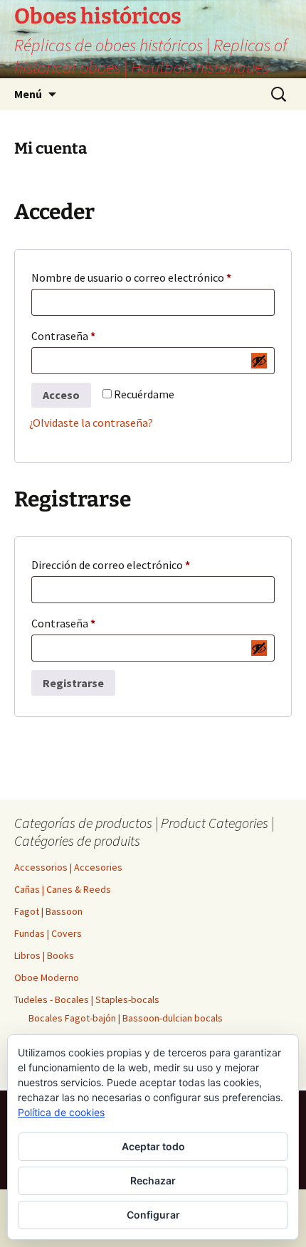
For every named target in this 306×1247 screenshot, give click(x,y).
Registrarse (73, 683)
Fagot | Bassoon (48, 911)
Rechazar (153, 1180)
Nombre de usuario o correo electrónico (143, 279)
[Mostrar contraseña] (259, 360)
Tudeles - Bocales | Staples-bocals (86, 999)
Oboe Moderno (46, 977)
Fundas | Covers (48, 933)
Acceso (61, 395)
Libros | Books (44, 955)
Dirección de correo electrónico (122, 566)
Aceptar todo (153, 1146)
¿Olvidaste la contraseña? (91, 422)
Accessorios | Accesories (68, 867)
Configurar (153, 1215)
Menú (28, 94)
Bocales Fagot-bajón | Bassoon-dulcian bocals (125, 1018)
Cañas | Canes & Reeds (62, 889)
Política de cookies (61, 1112)
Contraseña (75, 337)
